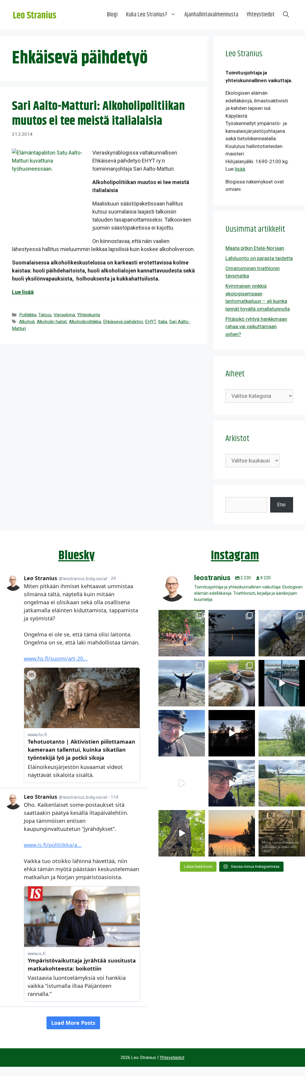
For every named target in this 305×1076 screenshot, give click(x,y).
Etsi (281, 504)
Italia (162, 321)
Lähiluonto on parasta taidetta (259, 258)
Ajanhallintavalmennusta (211, 14)
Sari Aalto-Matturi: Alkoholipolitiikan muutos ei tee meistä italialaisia (98, 114)
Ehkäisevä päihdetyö (123, 321)
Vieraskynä (64, 314)
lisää (240, 169)
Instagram (235, 555)
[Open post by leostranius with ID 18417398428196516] (181, 683)
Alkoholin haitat (52, 321)
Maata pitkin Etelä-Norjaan (254, 248)
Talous (45, 314)
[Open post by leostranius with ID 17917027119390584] (282, 783)
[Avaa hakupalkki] (286, 15)
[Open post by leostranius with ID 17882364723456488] (282, 733)
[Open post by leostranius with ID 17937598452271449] (181, 783)
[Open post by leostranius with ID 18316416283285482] (282, 833)
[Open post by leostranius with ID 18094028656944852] (231, 833)
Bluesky (76, 555)
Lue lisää (23, 292)
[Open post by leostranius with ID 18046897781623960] (231, 783)
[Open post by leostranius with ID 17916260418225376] (282, 633)
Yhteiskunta (88, 314)
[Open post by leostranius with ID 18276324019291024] (231, 633)
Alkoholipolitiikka (85, 321)
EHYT (150, 321)
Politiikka (27, 314)
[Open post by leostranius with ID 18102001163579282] (181, 633)
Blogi (112, 14)
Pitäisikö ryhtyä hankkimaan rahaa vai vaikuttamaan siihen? (256, 326)
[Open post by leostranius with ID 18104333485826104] (181, 833)
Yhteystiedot (261, 14)
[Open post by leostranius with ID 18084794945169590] (231, 733)
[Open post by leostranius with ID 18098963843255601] (231, 683)
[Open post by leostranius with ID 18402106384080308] (181, 733)
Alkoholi (27, 321)
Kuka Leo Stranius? (146, 14)
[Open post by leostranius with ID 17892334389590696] (282, 683)
